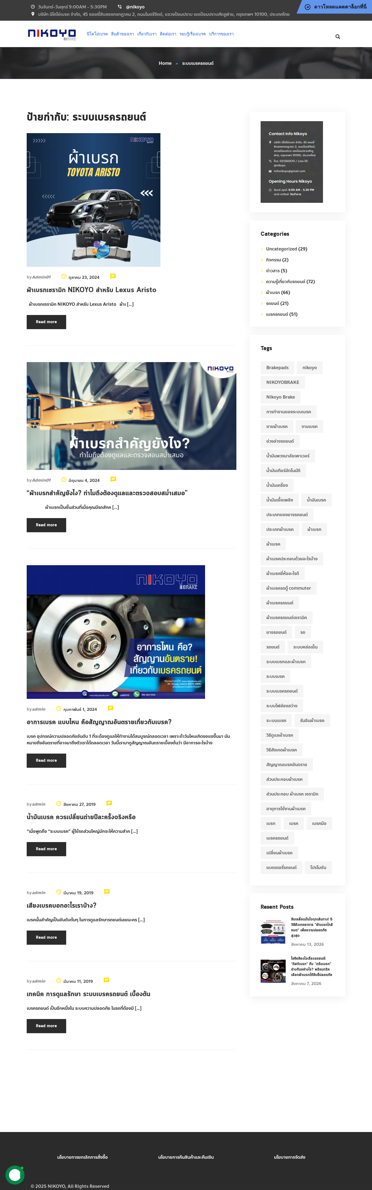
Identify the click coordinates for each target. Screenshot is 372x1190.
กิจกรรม (273, 259)
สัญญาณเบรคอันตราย (286, 764)
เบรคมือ (319, 823)
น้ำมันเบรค (316, 500)
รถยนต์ (272, 303)
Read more (46, 322)
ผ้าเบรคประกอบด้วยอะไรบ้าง (292, 558)
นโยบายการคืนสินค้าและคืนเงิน (186, 1157)
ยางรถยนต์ (276, 632)
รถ (302, 632)
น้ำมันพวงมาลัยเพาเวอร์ (287, 455)
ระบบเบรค (275, 676)
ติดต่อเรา (168, 34)
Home (165, 63)
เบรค (293, 823)
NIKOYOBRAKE (282, 382)
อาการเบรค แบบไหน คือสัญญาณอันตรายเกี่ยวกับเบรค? (99, 722)
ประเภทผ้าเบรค (280, 529)
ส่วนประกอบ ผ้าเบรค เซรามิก (292, 794)
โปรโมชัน (318, 867)
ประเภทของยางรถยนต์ (287, 514)
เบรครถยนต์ (277, 314)
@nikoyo (135, 7)
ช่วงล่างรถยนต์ (280, 441)
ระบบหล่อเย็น (305, 647)
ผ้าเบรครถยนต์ (279, 602)
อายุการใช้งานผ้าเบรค (286, 808)
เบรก (270, 823)
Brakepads (277, 367)
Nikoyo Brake (280, 397)
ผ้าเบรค (273, 544)
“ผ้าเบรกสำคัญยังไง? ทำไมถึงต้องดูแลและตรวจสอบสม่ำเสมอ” (107, 493)
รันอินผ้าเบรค (312, 720)
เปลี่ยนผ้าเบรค (279, 852)
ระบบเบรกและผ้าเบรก (286, 661)
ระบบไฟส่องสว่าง (281, 705)
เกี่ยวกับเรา (147, 34)
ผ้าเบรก (273, 292)
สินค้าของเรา (122, 34)
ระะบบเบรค (276, 720)
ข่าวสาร (273, 270)
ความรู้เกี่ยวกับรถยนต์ (285, 281)
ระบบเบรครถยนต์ (282, 691)
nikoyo (310, 367)
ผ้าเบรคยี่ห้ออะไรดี (282, 573)
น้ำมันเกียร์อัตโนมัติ (283, 470)
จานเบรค (309, 426)
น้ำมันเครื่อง (277, 485)
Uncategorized (281, 249)
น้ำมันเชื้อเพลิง (279, 500)
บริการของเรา (221, 34)
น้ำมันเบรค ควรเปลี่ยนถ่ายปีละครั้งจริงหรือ (81, 817)
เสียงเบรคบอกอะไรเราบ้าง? (61, 906)
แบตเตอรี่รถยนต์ (281, 867)
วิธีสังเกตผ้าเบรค (281, 750)
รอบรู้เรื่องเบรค (192, 34)
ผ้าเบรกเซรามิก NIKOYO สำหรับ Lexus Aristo (92, 290)
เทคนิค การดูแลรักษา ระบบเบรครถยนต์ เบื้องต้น (88, 994)
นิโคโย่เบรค (97, 34)
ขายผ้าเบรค (277, 426)
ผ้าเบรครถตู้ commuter (288, 588)
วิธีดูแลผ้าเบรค (279, 735)
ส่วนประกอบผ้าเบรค (284, 779)
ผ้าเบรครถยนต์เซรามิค (286, 617)
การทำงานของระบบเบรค (288, 411)
